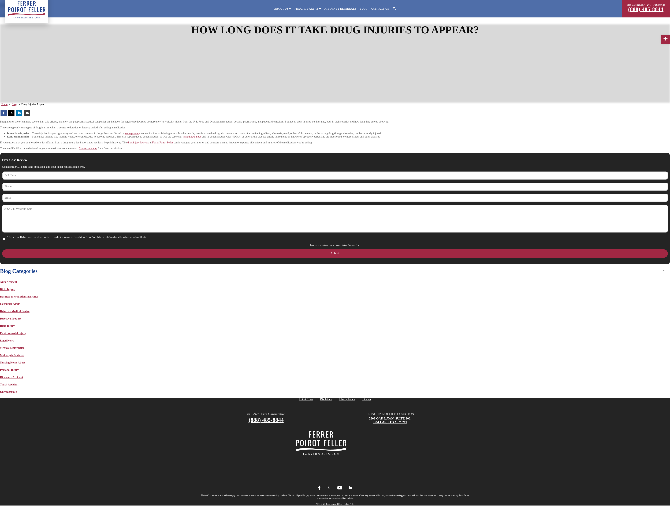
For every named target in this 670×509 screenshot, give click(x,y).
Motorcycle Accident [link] (12, 355)
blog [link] (14, 104)
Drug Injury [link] (7, 325)
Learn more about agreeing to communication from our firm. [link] (335, 245)
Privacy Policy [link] (347, 399)
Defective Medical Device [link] (14, 311)
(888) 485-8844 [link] (645, 9)
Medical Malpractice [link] (12, 347)
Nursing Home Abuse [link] (12, 362)
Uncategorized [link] (8, 391)
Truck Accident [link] (9, 384)
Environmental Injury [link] (13, 333)
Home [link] (4, 104)
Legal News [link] (7, 340)
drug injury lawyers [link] (138, 142)
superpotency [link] (132, 133)
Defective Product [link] (10, 318)
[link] (665, 39)
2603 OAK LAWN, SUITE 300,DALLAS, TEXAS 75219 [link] (390, 420)
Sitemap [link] (366, 399)
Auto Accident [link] (8, 281)
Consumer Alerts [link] (10, 303)
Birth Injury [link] (7, 289)
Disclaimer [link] (326, 399)
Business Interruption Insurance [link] (19, 296)
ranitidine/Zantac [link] (192, 136)
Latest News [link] (306, 399)
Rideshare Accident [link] (11, 377)
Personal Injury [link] (9, 369)
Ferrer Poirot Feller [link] (163, 142)
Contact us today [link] (88, 148)
